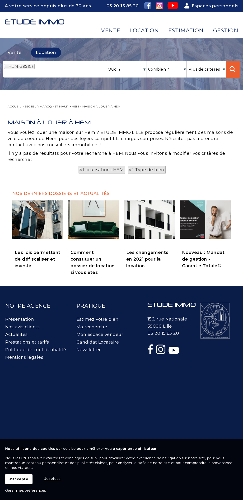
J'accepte (18, 479)
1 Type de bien (148, 169)
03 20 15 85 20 (123, 6)
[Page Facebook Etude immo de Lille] (151, 359)
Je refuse (52, 478)
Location (46, 52)
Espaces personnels (215, 6)
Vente (15, 52)
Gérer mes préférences (25, 490)
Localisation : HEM (103, 169)
